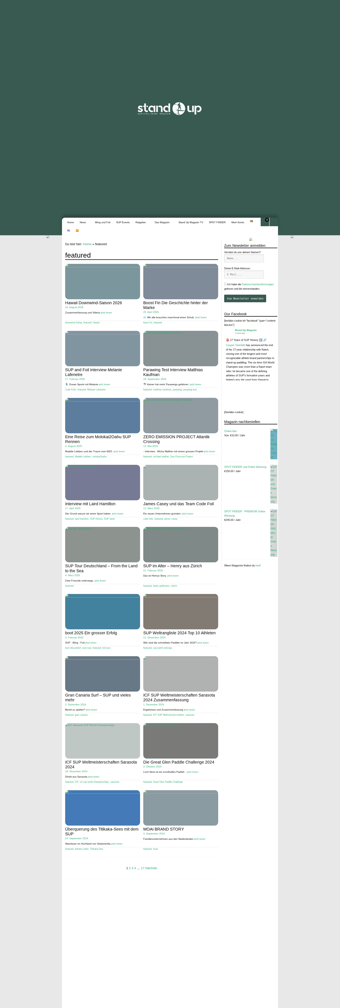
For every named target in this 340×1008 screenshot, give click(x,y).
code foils (148, 519)
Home (70, 222)
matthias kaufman (162, 389)
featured (87, 322)
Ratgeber (140, 222)
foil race (106, 648)
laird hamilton (82, 519)
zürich (174, 586)
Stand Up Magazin (246, 330)
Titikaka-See (96, 849)
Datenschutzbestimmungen (258, 284)
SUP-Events (123, 222)
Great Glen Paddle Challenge (168, 782)
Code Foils (70, 389)
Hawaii (96, 322)
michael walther (161, 456)
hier (258, 565)
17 (142, 868)
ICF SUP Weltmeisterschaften (168, 715)
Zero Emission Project (181, 456)
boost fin (147, 322)
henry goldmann (161, 586)
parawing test (190, 389)
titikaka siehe (82, 849)
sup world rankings (162, 648)
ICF (76, 782)
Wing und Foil (102, 222)
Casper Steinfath (235, 345)
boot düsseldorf (73, 648)
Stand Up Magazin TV (190, 222)
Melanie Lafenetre (96, 389)
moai (155, 849)
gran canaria (81, 715)
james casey (170, 519)
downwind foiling (73, 322)
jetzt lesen (106, 312)
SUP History (96, 519)
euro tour (86, 648)
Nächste (151, 868)
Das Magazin (162, 222)
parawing (177, 389)
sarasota (189, 715)
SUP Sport (109, 519)
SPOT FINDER (217, 222)
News (83, 222)
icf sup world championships (94, 782)
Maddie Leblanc (83, 456)
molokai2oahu (99, 456)
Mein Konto (237, 222)
